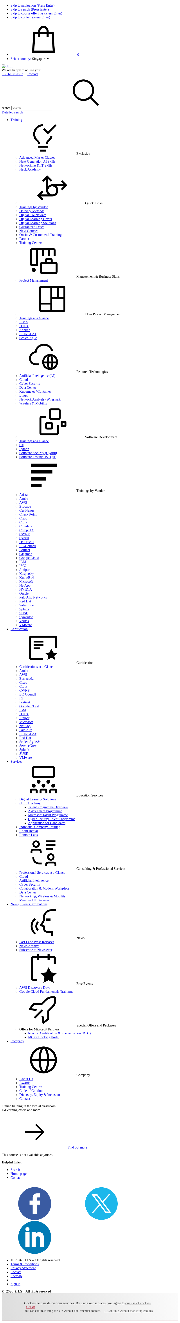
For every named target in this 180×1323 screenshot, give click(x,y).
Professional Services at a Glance (42, 872)
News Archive (29, 946)
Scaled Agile (28, 338)
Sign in (15, 1284)
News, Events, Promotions (29, 904)
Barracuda (26, 678)
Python (24, 449)
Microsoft (26, 581)
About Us (26, 1079)
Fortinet (24, 550)
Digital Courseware (32, 215)
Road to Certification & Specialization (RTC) (59, 1033)
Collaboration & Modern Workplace (44, 888)
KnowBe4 (26, 577)
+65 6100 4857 (12, 74)
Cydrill (24, 538)
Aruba (23, 498)
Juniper (24, 570)
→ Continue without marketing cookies (128, 1310)
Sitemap (16, 1276)
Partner (24, 239)
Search (15, 1170)
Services (16, 761)
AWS (23, 502)
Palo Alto (25, 730)
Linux (23, 395)
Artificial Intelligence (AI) (37, 375)
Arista (23, 494)
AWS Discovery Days (34, 987)
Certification (19, 629)
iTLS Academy (30, 803)
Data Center (27, 387)
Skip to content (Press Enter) (30, 17)
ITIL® (24, 326)
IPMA (23, 322)
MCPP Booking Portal (43, 1037)
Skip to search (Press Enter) (30, 9)
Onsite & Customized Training (40, 235)
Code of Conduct (31, 1091)
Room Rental (28, 831)
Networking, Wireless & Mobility (42, 896)
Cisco (23, 518)
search (6, 108)
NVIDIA (25, 589)
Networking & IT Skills (35, 165)
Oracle (24, 593)
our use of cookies (138, 1303)
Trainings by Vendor (33, 207)
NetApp (25, 585)
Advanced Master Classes (37, 157)
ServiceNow (28, 746)
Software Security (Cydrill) (38, 453)
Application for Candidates (46, 823)
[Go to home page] (7, 66)
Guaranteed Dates (31, 227)
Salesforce (26, 605)
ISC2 (23, 566)
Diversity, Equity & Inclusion (39, 1095)
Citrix (23, 522)
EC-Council (27, 546)
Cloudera (25, 526)
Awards (24, 1083)
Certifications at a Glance (36, 667)
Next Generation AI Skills (37, 161)
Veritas (24, 621)
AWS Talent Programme (45, 811)
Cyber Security (29, 383)
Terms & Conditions (25, 1264)
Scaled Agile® (29, 742)
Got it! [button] (30, 1307)
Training (16, 120)
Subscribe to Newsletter (35, 950)
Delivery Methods (31, 211)
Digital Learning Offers (35, 219)
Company (17, 1041)
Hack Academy (30, 169)
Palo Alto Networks (33, 597)
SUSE (23, 613)
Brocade (25, 506)
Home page (19, 1174)
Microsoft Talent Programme (48, 815)
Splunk (24, 609)
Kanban (24, 330)
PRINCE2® (27, 334)
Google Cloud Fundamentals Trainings (46, 991)
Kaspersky (26, 573)
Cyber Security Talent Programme (51, 819)
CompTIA (26, 530)
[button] (40, 59)
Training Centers (30, 242)
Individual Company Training (39, 827)
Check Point (27, 514)
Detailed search (12, 112)
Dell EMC (26, 542)
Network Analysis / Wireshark (40, 399)
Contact (32, 74)
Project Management (33, 280)
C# (21, 445)
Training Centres (30, 1087)
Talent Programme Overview (48, 807)
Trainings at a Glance (34, 318)
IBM (22, 562)
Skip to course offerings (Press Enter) (36, 13)
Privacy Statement (23, 1268)
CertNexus (26, 510)
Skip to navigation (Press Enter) (32, 5)
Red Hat (25, 601)
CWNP (24, 534)
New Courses (28, 231)
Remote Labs (28, 835)
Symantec (26, 617)
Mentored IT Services (34, 900)
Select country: (21, 59)
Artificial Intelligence (34, 880)
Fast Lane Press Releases (36, 942)
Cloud (23, 379)
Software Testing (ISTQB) (37, 457)
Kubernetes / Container (35, 391)
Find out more (77, 1147)
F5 (21, 698)
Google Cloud (29, 558)
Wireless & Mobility (33, 403)
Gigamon (25, 554)
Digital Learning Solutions (37, 223)
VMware (25, 625)
